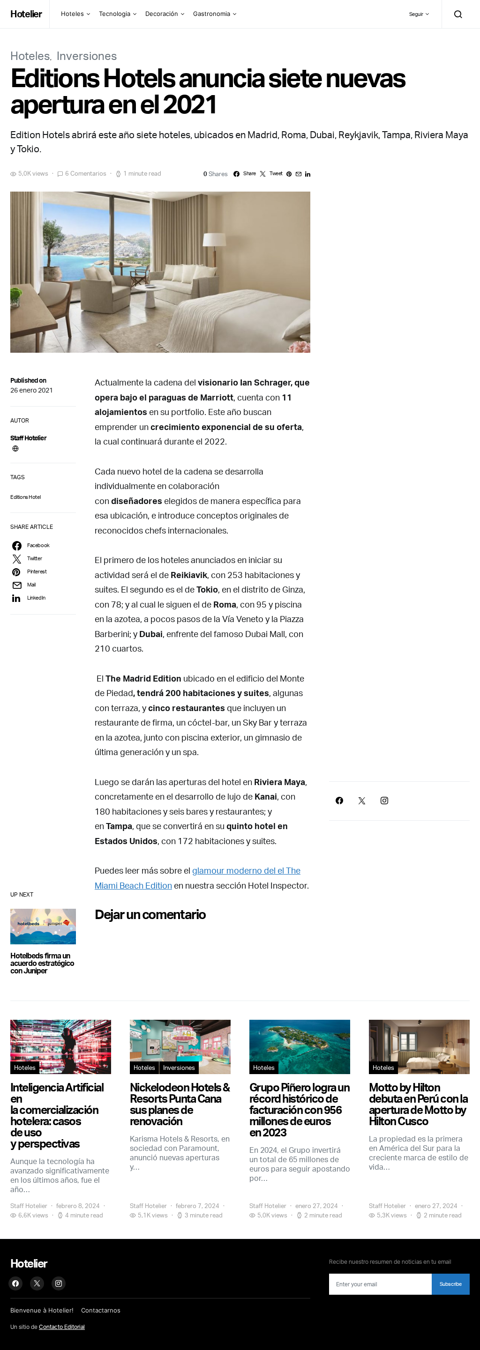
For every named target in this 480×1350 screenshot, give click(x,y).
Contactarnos (100, 1310)
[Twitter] (362, 800)
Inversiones (87, 56)
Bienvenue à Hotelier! (42, 1310)
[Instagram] (384, 800)
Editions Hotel (25, 497)
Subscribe (451, 1284)
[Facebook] (339, 800)
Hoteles (72, 13)
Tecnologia (114, 13)
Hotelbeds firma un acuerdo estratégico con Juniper (42, 963)
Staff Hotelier (28, 438)
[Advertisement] (399, 693)
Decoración (161, 13)
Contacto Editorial (62, 1326)
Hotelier (26, 14)
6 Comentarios (85, 173)
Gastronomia (211, 13)
